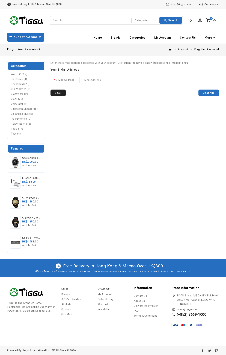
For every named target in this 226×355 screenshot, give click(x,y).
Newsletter (104, 309)
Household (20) (20, 84)
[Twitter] (209, 350)
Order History (106, 299)
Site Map (66, 314)
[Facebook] (202, 350)
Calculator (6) (19, 103)
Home (98, 37)
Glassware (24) (20, 94)
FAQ (136, 310)
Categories (137, 37)
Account (183, 49)
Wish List (103, 304)
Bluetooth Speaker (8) (24, 108)
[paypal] (191, 324)
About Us (139, 300)
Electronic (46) (20, 79)
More (208, 37)
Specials (66, 309)
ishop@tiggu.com (187, 309)
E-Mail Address (65, 79)
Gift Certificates (71, 299)
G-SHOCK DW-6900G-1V (36, 217)
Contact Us (188, 37)
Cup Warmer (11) (21, 89)
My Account (162, 37)
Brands (116, 37)
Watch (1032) (19, 74)
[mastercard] (183, 324)
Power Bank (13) (21, 123)
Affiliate (66, 304)
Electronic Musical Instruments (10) (22, 116)
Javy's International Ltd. (36, 350)
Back (58, 92)
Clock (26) (17, 99)
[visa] (175, 324)
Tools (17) (17, 128)
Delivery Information (146, 305)
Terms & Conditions (145, 315)
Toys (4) (16, 133)
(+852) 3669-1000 (191, 314)
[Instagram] (216, 350)
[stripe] (199, 324)
